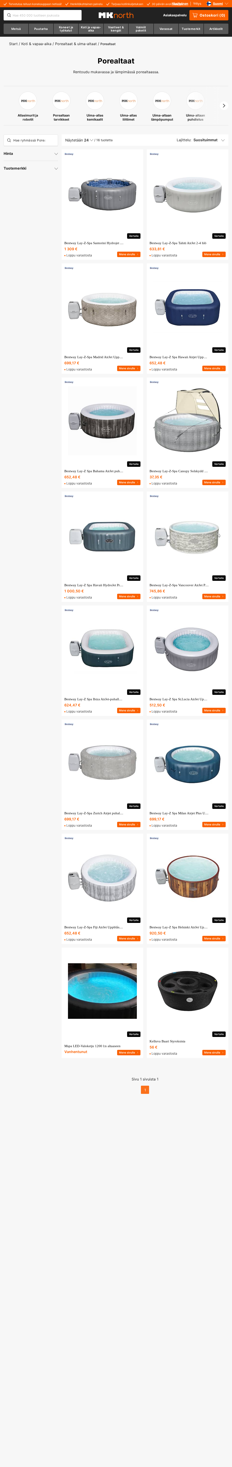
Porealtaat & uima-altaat (76, 43)
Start (13, 43)
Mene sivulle (127, 254)
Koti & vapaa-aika (36, 43)
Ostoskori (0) (212, 15)
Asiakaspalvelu (175, 15)
